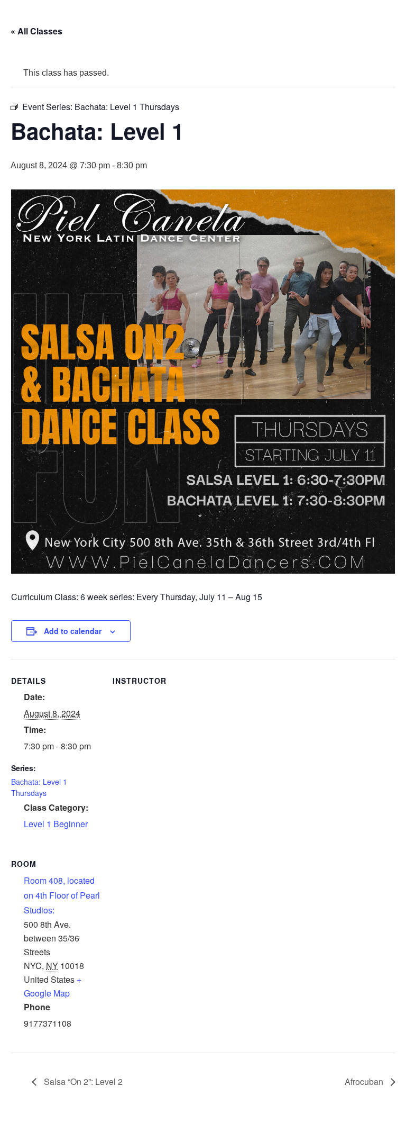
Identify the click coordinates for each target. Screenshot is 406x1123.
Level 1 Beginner (56, 824)
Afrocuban (365, 1081)
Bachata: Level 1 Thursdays (39, 787)
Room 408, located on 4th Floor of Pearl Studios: (62, 895)
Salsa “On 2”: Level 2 (82, 1081)
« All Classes (36, 31)
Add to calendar (73, 631)
